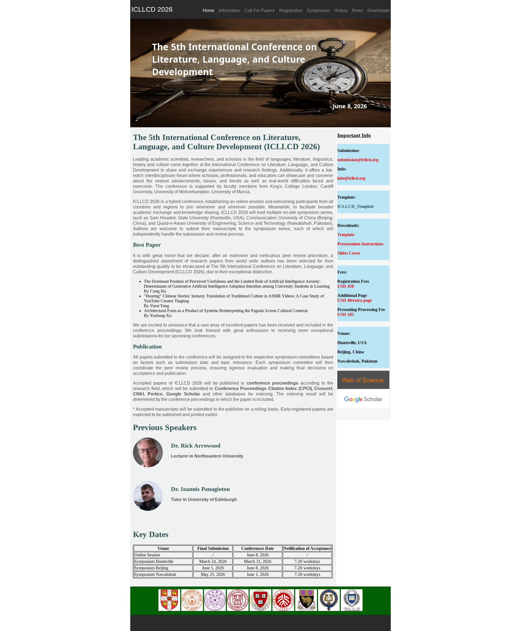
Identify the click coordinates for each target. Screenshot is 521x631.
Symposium (318, 10)
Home (208, 10)
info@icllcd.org (351, 178)
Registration (291, 10)
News (357, 10)
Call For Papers (259, 10)
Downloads (378, 10)
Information (229, 10)
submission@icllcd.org (357, 159)
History (341, 10)
